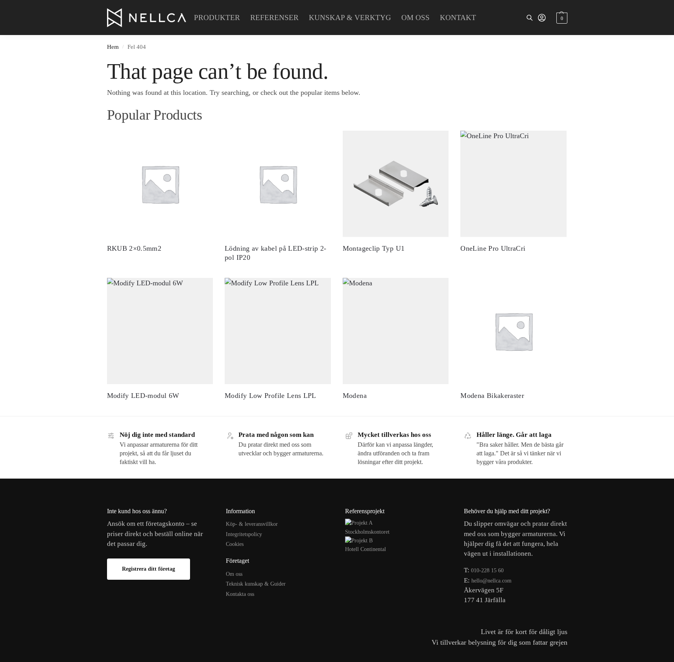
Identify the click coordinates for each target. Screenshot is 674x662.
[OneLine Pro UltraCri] (513, 184)
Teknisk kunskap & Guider (256, 584)
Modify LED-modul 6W (143, 395)
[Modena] (396, 331)
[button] (560, 18)
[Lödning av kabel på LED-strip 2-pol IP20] (278, 184)
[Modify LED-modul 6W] (160, 331)
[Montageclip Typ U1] (396, 184)
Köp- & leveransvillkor (252, 524)
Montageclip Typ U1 (373, 248)
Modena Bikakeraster (492, 395)
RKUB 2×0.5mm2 (134, 248)
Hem (113, 46)
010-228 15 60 (487, 570)
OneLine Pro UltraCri (492, 248)
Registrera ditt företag (148, 569)
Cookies (235, 544)
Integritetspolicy (244, 534)
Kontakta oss (240, 594)
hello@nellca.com (491, 581)
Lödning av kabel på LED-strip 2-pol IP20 (276, 252)
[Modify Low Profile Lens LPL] (278, 331)
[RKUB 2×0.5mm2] (160, 184)
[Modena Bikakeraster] (513, 331)
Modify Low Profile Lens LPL (270, 395)
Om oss (234, 574)
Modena (355, 395)
